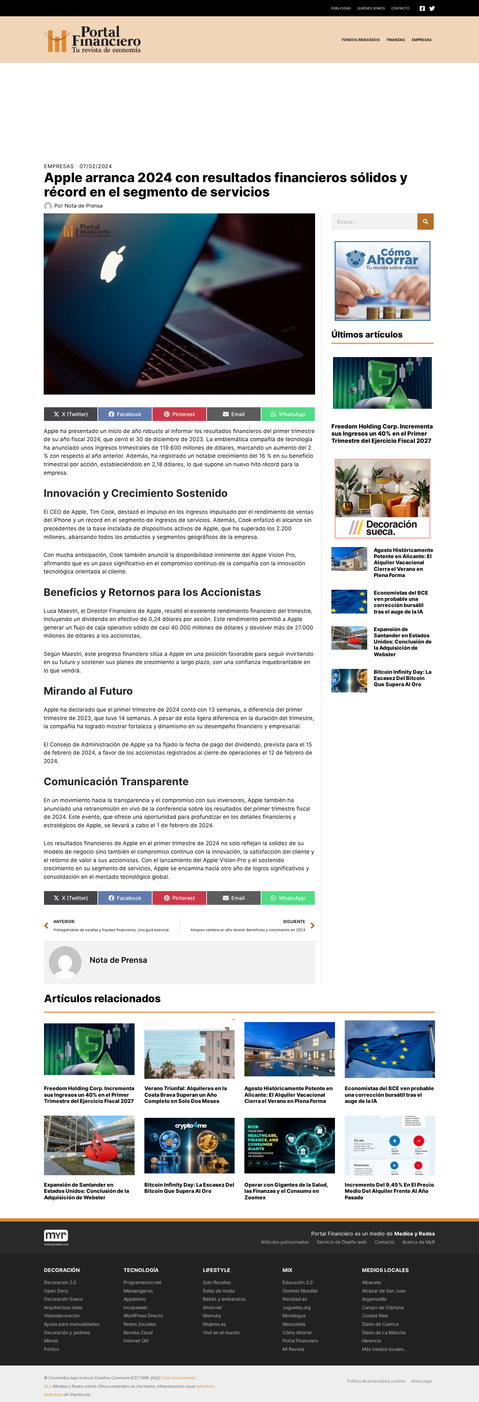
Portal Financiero (300, 1340)
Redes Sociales (139, 1324)
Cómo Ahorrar (297, 1332)
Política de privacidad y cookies (376, 1381)
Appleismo (134, 1299)
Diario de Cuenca (380, 1324)
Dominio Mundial (300, 1291)
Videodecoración (62, 1315)
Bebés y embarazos (224, 1299)
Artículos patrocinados (285, 1242)
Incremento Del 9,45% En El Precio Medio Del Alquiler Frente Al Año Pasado (389, 1190)
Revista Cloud (138, 1332)
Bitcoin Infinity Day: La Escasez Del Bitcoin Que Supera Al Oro (402, 678)
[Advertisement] (195, 108)
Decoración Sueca (63, 1299)
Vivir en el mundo (221, 1332)
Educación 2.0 (298, 1282)
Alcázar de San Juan (384, 1291)
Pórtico (51, 1349)
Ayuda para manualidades (71, 1324)
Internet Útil (135, 1340)
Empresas (59, 166)
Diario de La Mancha (384, 1332)
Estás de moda (219, 1291)
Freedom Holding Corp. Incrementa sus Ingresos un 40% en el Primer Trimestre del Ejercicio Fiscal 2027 (382, 433)
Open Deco (56, 1291)
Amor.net (212, 1307)
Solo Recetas (217, 1282)
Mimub (51, 1340)
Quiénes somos (371, 8)
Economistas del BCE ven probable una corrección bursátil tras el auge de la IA (401, 602)
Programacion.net (142, 1282)
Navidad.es (295, 1299)
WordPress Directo (143, 1315)
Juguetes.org (297, 1307)
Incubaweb (135, 1307)
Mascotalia (294, 1324)
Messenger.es (138, 1291)
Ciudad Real (375, 1315)
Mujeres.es (214, 1324)
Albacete (371, 1282)
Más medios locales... (384, 1349)
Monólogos (294, 1315)
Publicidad (341, 8)
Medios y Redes (414, 1233)
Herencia (371, 1340)
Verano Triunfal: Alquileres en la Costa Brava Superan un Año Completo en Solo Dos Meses (185, 1094)
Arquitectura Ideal (63, 1307)
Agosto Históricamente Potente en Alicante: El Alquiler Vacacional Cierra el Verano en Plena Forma (403, 562)
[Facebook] (422, 8)
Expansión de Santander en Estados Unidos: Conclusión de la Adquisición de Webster (403, 642)
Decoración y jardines (67, 1332)
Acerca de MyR (418, 1242)
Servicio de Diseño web (342, 1242)
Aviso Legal (421, 1381)
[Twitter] (432, 8)
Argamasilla (374, 1299)
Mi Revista (293, 1349)
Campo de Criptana (383, 1307)
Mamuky (212, 1315)
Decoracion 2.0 (60, 1282)
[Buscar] (425, 221)
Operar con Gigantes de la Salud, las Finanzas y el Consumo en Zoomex (286, 1190)
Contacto (400, 8)
